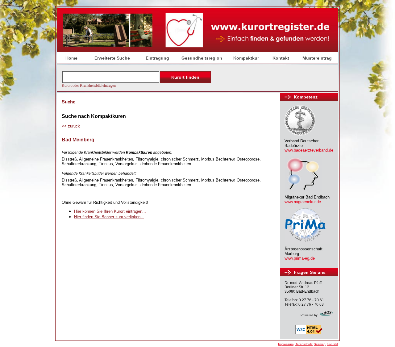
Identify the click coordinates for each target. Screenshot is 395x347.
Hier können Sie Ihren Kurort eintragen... (110, 211)
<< (71, 126)
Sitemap (320, 344)
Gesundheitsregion (201, 58)
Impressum (285, 344)
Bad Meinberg (78, 139)
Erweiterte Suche (112, 58)
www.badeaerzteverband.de (309, 150)
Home (71, 58)
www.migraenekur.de (303, 201)
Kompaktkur (246, 58)
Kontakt (280, 58)
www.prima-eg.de (300, 258)
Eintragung (157, 58)
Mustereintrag (317, 58)
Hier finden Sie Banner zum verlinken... (109, 217)
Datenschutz (304, 344)
